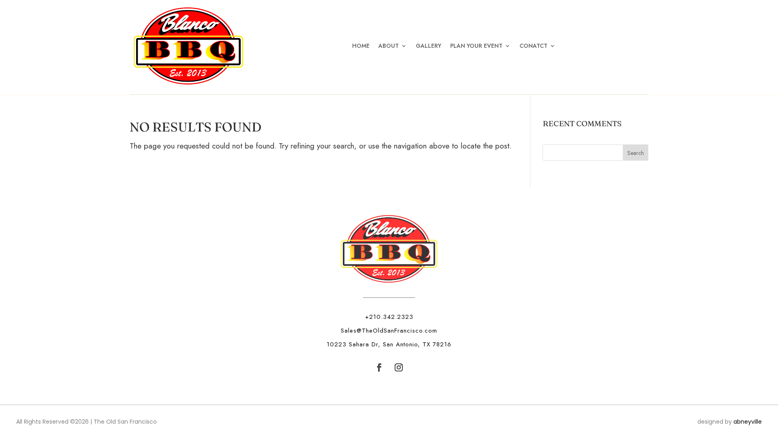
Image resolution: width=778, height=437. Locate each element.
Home (361, 46)
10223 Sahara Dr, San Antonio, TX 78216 (389, 344)
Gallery (428, 46)
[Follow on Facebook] (379, 367)
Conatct (533, 46)
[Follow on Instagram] (399, 367)
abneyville (747, 422)
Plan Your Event (476, 46)
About (388, 46)
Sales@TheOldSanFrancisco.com (389, 330)
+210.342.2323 (389, 316)
